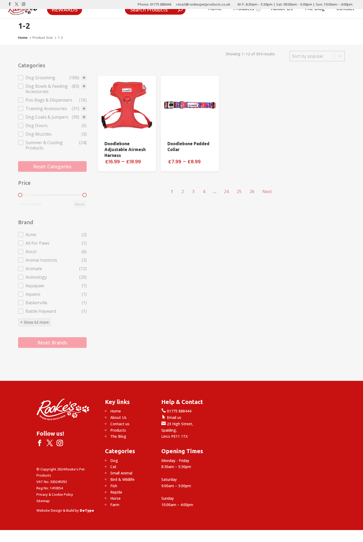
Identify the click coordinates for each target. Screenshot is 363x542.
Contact (345, 8)
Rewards (65, 9)
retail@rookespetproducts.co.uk (203, 5)
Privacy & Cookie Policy (54, 494)
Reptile (116, 492)
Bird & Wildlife (122, 479)
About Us (282, 8)
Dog (114, 460)
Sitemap (43, 500)
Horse (115, 498)
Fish (113, 485)
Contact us (119, 423)
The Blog (314, 8)
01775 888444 (176, 411)
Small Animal (121, 473)
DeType (87, 510)
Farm (114, 504)
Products (118, 430)
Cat (113, 466)
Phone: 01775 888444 (154, 5)
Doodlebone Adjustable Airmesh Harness (125, 149)
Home (215, 8)
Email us (171, 417)
